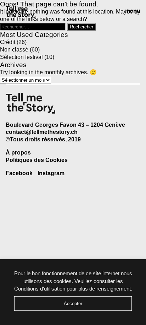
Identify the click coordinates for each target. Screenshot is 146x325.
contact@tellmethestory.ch (42, 132)
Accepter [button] (73, 303)
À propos (18, 153)
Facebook (19, 173)
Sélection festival (21, 57)
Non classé (14, 50)
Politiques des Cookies (37, 160)
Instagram (51, 173)
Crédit (7, 42)
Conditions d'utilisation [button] (39, 289)
